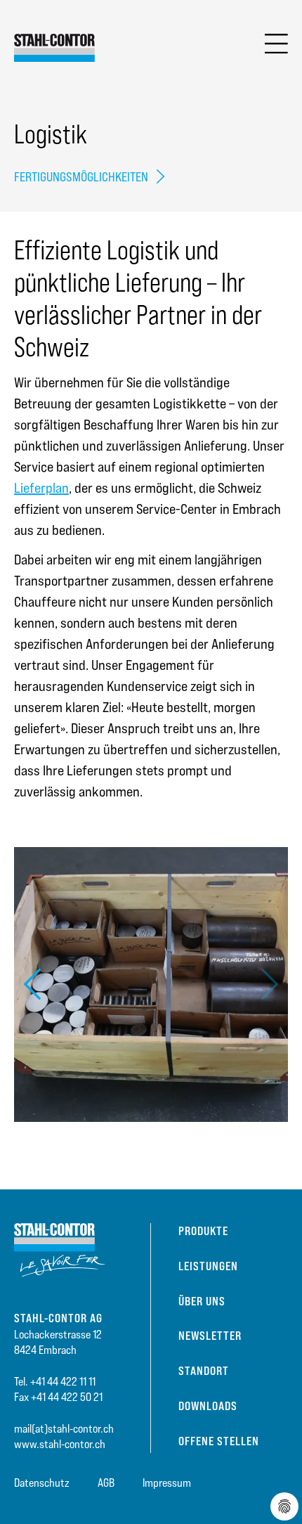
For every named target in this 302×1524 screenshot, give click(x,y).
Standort (203, 1371)
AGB (106, 1483)
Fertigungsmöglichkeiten (81, 176)
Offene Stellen (218, 1441)
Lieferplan (41, 487)
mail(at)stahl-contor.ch (64, 1428)
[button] (32, 984)
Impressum (167, 1483)
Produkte (203, 1231)
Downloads (207, 1406)
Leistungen (208, 1266)
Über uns (201, 1301)
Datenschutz (42, 1483)
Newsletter (210, 1336)
